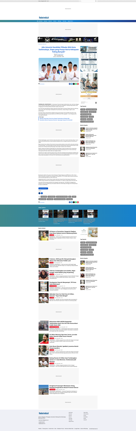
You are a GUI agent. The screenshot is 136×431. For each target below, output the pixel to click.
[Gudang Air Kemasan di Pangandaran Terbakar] (45, 214)
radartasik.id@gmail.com (43, 420)
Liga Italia (52, 235)
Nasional (45, 21)
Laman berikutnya (42, 188)
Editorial (51, 262)
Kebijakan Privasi (60, 428)
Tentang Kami (45, 428)
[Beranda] (37, 21)
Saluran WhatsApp (84, 428)
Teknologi (64, 21)
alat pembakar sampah (91, 109)
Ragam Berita (70, 21)
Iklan (55, 428)
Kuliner (85, 415)
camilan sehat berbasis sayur (87, 121)
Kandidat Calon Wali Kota (62, 196)
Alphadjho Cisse (84, 111)
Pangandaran (52, 389)
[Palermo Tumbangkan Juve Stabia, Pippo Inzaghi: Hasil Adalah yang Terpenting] (82, 142)
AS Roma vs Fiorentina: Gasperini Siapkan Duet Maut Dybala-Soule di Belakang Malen (91, 129)
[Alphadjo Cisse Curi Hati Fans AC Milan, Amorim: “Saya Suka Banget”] (82, 155)
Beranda (40, 44)
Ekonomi (50, 21)
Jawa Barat (40, 21)
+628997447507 (41, 422)
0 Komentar (42, 84)
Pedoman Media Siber (69, 428)
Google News (77, 428)
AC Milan (83, 109)
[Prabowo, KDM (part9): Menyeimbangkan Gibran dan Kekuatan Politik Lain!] (82, 136)
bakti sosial (83, 119)
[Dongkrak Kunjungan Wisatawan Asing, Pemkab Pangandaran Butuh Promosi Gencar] (44, 390)
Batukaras (90, 119)
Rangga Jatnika (60, 54)
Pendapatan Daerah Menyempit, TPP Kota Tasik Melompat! (91, 148)
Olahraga (59, 21)
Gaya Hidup (86, 412)
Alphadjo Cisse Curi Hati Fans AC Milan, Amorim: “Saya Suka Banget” (91, 154)
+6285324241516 (41, 423)
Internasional (86, 413)
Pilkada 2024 (50, 199)
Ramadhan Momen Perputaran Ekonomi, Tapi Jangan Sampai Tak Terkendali (56, 120)
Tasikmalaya (69, 199)
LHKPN (74, 196)
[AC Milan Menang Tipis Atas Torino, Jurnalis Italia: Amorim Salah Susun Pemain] (44, 339)
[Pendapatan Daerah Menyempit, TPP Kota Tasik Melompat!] (82, 149)
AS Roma (91, 116)
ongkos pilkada (42, 199)
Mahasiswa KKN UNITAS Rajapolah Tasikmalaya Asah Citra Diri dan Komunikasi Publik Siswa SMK (63, 323)
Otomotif (85, 419)
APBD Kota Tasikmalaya (86, 114)
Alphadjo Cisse (93, 111)
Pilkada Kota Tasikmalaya (60, 199)
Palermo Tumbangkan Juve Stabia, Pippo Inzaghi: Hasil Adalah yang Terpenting (90, 141)
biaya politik (43, 196)
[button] (70, 21)
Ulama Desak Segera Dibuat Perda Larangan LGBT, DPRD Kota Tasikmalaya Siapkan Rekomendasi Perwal (89, 220)
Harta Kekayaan (51, 196)
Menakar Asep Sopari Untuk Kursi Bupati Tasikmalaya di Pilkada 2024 (54, 118)
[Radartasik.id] (44, 17)
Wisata (85, 418)
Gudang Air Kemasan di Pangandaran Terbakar (43, 219)
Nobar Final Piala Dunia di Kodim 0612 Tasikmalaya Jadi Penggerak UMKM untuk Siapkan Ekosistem (75, 220)
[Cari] (96, 1)
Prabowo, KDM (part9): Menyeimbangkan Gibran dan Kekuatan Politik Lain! (91, 135)
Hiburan (54, 21)
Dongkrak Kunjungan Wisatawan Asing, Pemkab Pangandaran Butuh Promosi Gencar (63, 386)
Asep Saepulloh (84, 116)
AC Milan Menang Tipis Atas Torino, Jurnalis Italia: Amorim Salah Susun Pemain (63, 335)
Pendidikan (86, 416)
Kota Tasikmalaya (53, 286)
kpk (70, 196)
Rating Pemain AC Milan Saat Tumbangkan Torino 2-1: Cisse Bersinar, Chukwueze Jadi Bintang (63, 359)
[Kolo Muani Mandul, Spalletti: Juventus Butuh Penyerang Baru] (44, 350)
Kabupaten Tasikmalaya (54, 327)
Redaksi (40, 428)
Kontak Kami (51, 428)
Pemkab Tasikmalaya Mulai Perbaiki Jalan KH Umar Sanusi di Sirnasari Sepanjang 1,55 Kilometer (60, 220)
